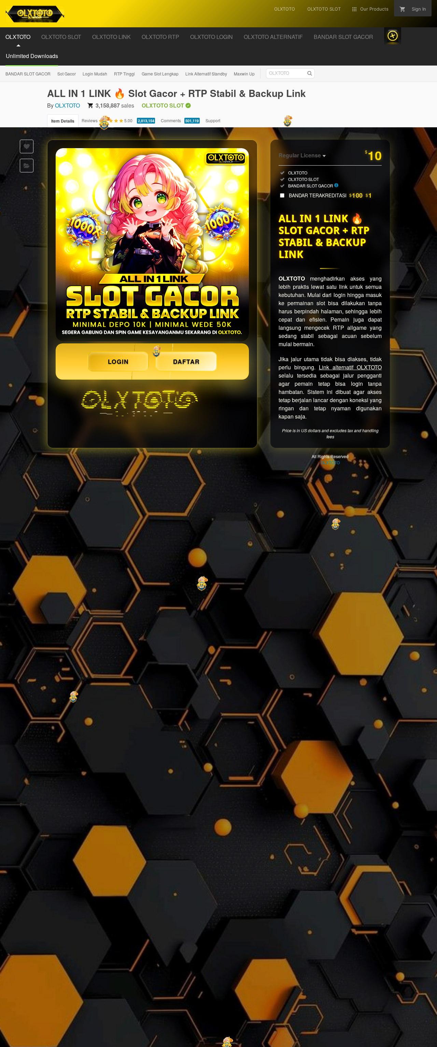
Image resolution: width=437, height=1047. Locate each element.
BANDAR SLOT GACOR (28, 73)
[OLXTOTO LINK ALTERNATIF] (152, 244)
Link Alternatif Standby (206, 73)
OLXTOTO (67, 105)
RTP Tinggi (124, 73)
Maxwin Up (244, 73)
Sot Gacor (66, 73)
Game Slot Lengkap (160, 73)
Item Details (62, 121)
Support (213, 120)
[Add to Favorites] (26, 146)
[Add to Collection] (26, 165)
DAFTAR (186, 361)
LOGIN (118, 361)
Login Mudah (95, 73)
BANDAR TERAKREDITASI (330, 195)
